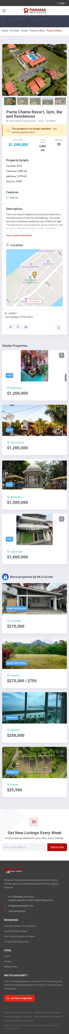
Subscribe (57, 847)
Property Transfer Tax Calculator (20, 926)
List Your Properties (21, 998)
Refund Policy (11, 966)
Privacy (7, 961)
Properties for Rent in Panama (47, 1012)
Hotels (24, 30)
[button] (7, 70)
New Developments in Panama (48, 1016)
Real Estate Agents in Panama (18, 1016)
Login (62, 3)
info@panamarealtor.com (20, 905)
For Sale (14, 30)
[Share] (10, 327)
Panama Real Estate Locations (18, 1021)
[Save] (18, 327)
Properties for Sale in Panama (17, 1012)
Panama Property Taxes (15, 931)
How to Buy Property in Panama (19, 936)
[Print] (25, 327)
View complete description (19, 235)
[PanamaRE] (34, 10)
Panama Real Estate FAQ (16, 941)
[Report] (58, 327)
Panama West (37, 30)
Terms (7, 956)
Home (5, 30)
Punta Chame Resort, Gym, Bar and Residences (34, 114)
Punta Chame (54, 30)
